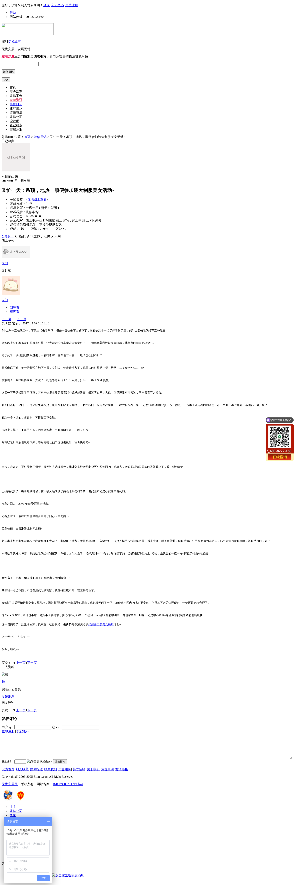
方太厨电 (49, 56)
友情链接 (121, 769)
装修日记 (16, 104)
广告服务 (64, 769)
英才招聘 (79, 769)
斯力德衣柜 (35, 56)
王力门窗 (20, 56)
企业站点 (16, 125)
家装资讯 (16, 100)
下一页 (21, 319)
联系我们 (50, 769)
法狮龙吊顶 (80, 56)
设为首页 (8, 769)
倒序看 (14, 307)
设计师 (14, 121)
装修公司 (16, 116)
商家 (13, 815)
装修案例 (16, 95)
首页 (13, 87)
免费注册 (71, 5)
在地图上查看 (37, 199)
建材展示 (16, 108)
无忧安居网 (10, 784)
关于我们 (93, 769)
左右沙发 (8, 56)
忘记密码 (57, 5)
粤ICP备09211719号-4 (68, 784)
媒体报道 (36, 769)
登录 (46, 5)
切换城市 (14, 41)
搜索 (5, 79)
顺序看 (14, 311)
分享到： (8, 236)
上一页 (6, 319)
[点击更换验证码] (39, 761)
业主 (13, 806)
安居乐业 (16, 129)
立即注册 (8, 731)
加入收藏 (22, 769)
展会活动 (16, 91)
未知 (5, 263)
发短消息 (8, 696)
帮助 (13, 12)
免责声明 (107, 769)
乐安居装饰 (64, 56)
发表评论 (60, 761)
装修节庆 (16, 112)
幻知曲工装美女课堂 (101, 624)
